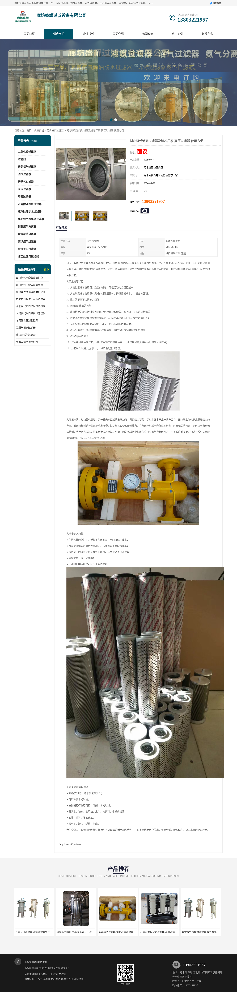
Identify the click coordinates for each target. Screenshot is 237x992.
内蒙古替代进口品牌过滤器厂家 (32, 299)
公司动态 (147, 33)
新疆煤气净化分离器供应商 (30, 292)
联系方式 (207, 33)
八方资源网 (44, 979)
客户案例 (177, 33)
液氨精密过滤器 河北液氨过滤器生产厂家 (79, 932)
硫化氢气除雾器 (200, 932)
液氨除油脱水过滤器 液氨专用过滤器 (35, 932)
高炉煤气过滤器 (27, 241)
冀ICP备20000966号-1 (59, 968)
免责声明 (55, 979)
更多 (46, 269)
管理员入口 (67, 979)
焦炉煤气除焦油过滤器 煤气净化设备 (160, 932)
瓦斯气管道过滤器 (26, 327)
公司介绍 (118, 33)
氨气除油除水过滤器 (29, 211)
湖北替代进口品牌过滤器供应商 (32, 306)
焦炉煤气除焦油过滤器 (31, 219)
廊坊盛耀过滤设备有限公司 (38, 974)
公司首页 (29, 33)
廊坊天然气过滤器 (26, 335)
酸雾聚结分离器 (27, 234)
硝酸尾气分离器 (27, 226)
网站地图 (78, 979)
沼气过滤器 (24, 174)
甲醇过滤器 (24, 196)
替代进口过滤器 (55, 130)
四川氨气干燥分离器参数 (29, 285)
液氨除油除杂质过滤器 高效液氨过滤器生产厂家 (124, 932)
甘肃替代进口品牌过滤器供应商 (32, 313)
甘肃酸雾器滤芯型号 (27, 320)
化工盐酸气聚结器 (28, 256)
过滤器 (22, 159)
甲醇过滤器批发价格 (27, 342)
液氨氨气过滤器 (27, 166)
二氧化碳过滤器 (27, 151)
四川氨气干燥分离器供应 (29, 277)
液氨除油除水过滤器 (29, 204)
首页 (29, 130)
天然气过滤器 (26, 181)
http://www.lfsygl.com (71, 844)
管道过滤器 (24, 189)
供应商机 (58, 33)
